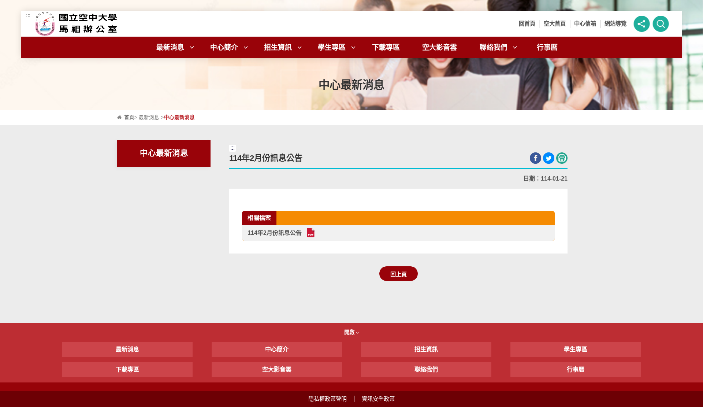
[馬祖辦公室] (113, 24)
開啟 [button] (350, 332)
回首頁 (527, 24)
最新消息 (170, 47)
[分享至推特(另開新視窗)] (548, 158)
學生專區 (332, 47)
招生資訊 (278, 47)
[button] (641, 24)
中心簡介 (224, 47)
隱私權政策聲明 (327, 399)
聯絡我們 (493, 47)
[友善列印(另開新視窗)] (562, 158)
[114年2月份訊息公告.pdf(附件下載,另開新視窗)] (310, 232)
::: (28, 15)
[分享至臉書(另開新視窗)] (535, 158)
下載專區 (386, 47)
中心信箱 (585, 24)
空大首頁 (555, 24)
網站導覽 (615, 24)
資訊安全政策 (378, 399)
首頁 (129, 117)
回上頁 (398, 274)
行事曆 (547, 47)
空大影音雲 (439, 47)
